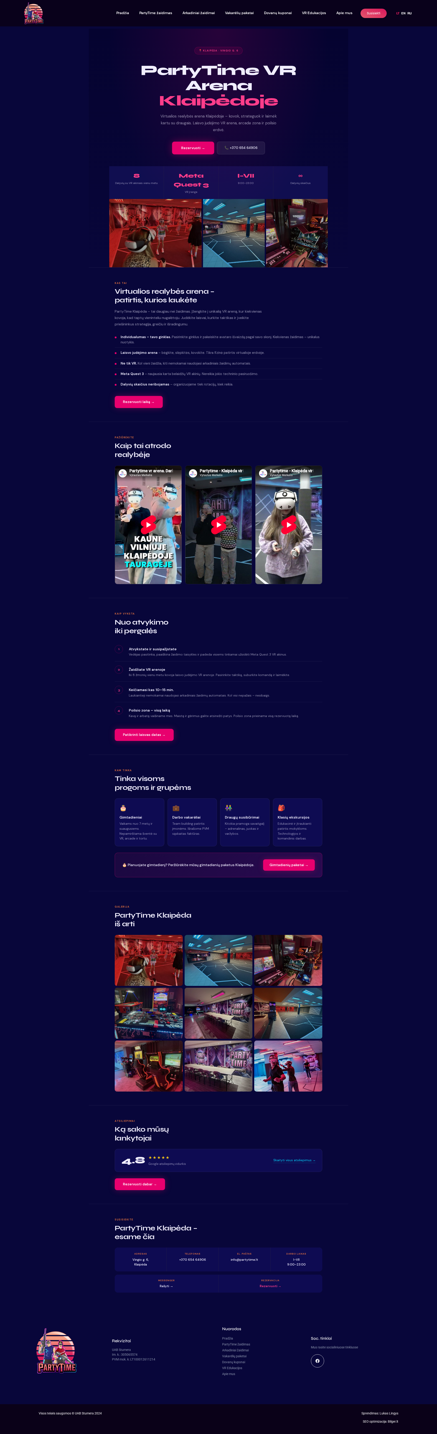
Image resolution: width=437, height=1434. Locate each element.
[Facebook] (317, 1361)
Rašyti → (166, 1286)
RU (409, 13)
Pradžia (122, 13)
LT (397, 13)
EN (403, 13)
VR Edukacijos (314, 13)
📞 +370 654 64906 (240, 147)
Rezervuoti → (193, 147)
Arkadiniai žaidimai (199, 13)
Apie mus (344, 13)
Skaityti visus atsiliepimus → (294, 1160)
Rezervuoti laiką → (139, 402)
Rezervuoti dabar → (140, 1184)
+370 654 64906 (192, 1260)
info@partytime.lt (244, 1260)
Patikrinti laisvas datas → (144, 734)
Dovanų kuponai (278, 13)
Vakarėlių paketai (239, 13)
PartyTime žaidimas (155, 13)
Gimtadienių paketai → (288, 865)
